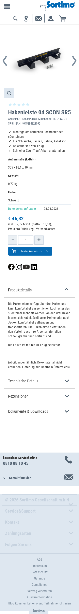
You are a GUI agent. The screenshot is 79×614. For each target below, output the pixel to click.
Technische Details (23, 381)
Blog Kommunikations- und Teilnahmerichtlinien (39, 603)
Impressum (39, 566)
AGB (39, 559)
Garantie (39, 578)
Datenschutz (39, 572)
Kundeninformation (39, 597)
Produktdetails (20, 289)
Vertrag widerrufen (39, 591)
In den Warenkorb (31, 251)
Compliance (39, 585)
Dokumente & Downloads (28, 411)
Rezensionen (18, 396)
